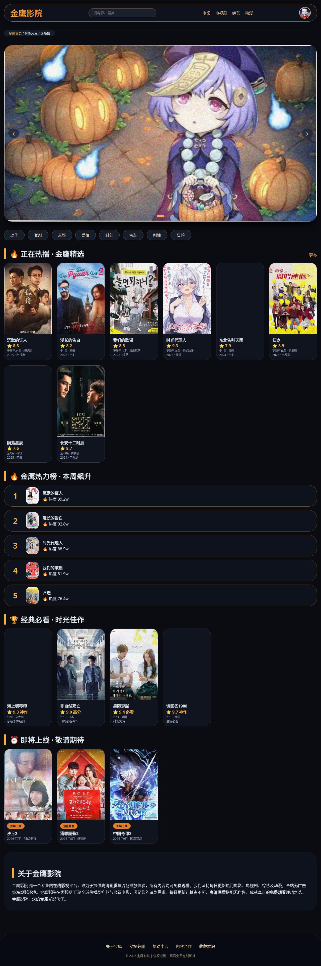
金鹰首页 (15, 33)
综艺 (236, 13)
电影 (206, 13)
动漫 (249, 13)
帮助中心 (160, 946)
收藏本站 (207, 946)
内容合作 (184, 946)
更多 (313, 255)
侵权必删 (137, 946)
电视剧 (221, 13)
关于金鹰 (114, 946)
